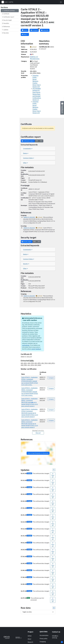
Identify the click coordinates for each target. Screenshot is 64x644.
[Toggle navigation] (61, 2)
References (6, 26)
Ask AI (25, 30)
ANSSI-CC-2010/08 (29, 217)
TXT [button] (41, 141)
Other (25, 163)
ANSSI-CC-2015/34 (29, 228)
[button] (54, 470)
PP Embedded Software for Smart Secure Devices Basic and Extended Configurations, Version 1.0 (37, 94)
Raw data (6, 33)
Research (30, 642)
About (29, 639)
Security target (7, 20)
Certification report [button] (28, 141)
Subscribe (45, 30)
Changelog (43, 641)
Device (25, 153)
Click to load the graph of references (38, 453)
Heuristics (6, 23)
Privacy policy (43, 638)
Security (25, 264)
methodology (26, 345)
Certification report (8, 17)
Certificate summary (9, 10)
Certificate (6, 14)
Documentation (44, 635)
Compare (35, 30)
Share (25, 34)
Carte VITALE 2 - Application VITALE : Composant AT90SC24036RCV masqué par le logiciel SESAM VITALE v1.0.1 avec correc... (29, 381)
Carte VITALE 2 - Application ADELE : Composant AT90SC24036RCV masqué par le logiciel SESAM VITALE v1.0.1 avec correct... (29, 391)
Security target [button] (27, 241)
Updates (5, 29)
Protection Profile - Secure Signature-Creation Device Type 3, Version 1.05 (37, 81)
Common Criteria (28, 158)
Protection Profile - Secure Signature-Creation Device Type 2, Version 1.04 (37, 107)
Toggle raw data (27, 612)
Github (29, 636)
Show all (38, 433)
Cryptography (27, 148)
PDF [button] (37, 141)
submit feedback (36, 349)
